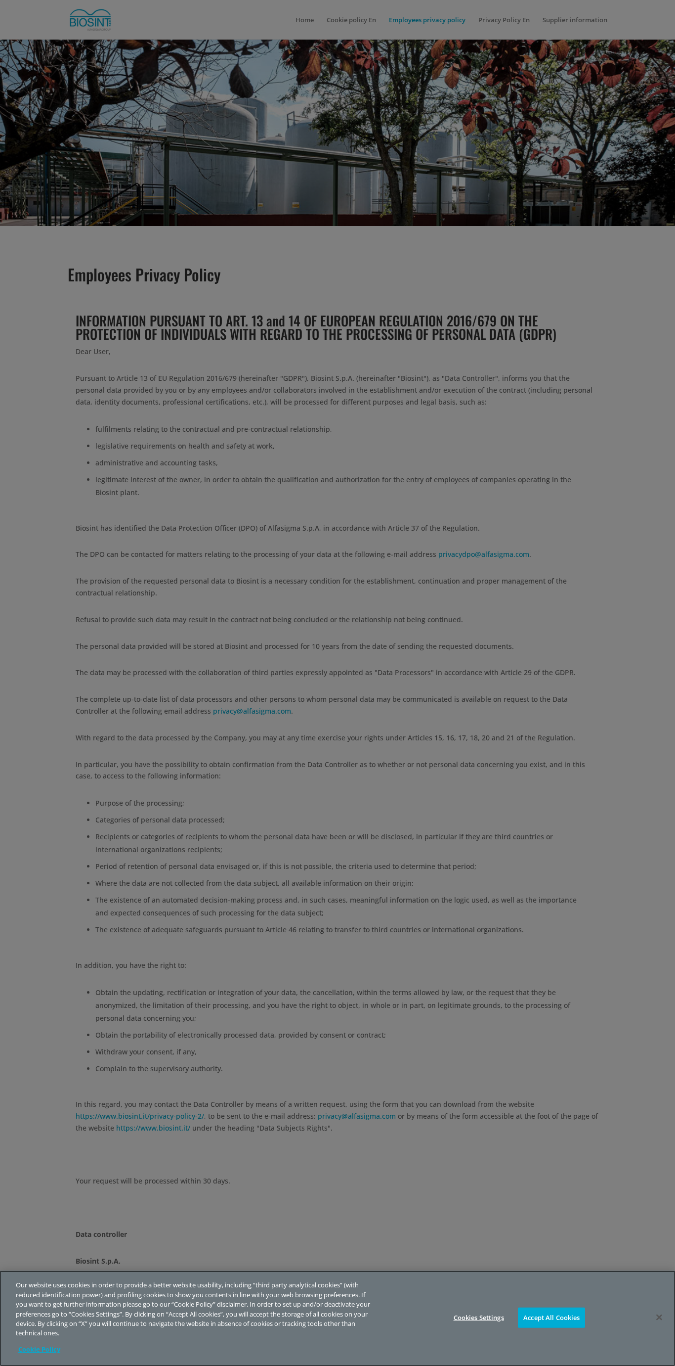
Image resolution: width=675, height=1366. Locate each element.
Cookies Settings (479, 1317)
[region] (337, 1318)
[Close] (659, 1317)
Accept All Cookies (551, 1317)
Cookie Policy (39, 1349)
